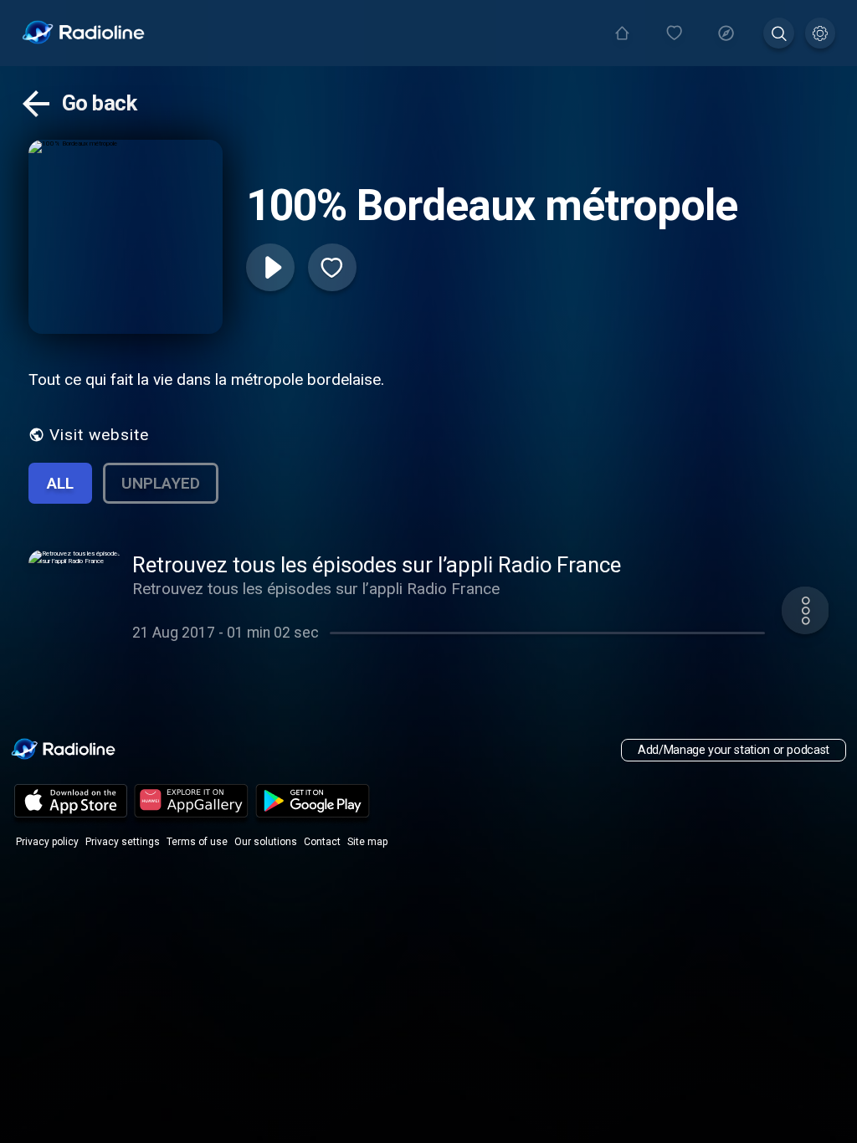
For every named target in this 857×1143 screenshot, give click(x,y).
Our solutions (265, 842)
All (60, 483)
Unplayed (160, 483)
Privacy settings (122, 842)
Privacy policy (47, 842)
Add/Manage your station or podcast (733, 750)
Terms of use (197, 842)
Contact (322, 842)
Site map (367, 842)
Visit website (99, 434)
